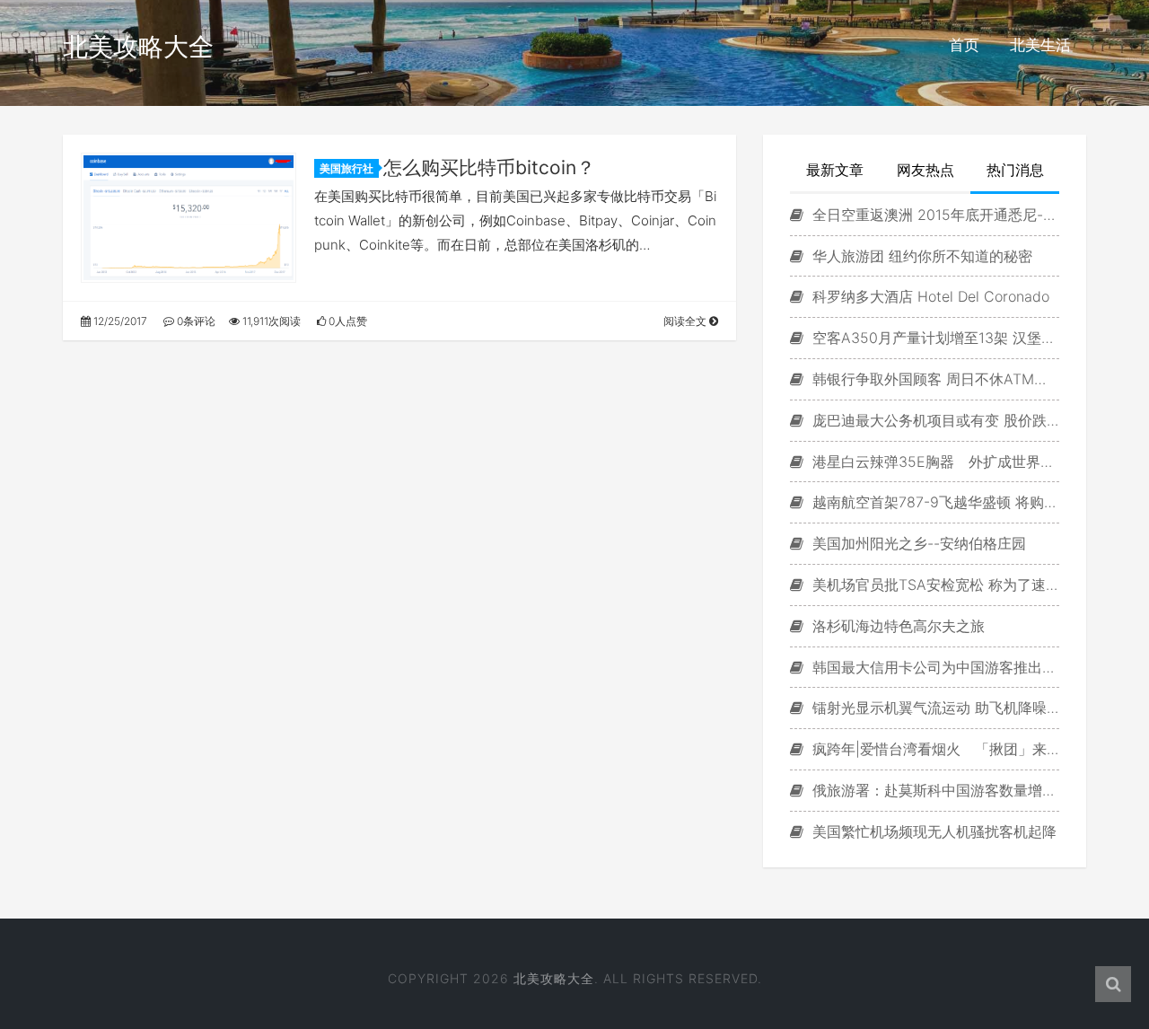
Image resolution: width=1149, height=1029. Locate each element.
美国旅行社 (346, 168)
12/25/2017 (119, 321)
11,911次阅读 (270, 321)
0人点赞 (346, 321)
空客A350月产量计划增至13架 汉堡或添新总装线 (933, 338)
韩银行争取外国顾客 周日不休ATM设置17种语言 (933, 379)
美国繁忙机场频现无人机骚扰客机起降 (932, 831)
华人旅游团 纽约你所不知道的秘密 (920, 256)
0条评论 (194, 321)
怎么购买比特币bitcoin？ (489, 167)
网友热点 (925, 170)
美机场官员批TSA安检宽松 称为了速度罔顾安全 (933, 585)
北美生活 (1040, 45)
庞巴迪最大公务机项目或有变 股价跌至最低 (933, 420)
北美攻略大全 (138, 46)
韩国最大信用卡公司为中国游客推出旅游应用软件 (933, 667)
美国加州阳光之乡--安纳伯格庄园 (917, 543)
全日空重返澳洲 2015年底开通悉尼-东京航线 (933, 215)
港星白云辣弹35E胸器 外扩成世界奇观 (933, 462)
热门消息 (1015, 170)
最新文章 (835, 170)
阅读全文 (686, 321)
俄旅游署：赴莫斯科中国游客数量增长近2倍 (933, 790)
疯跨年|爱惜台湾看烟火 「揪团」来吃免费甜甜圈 (933, 749)
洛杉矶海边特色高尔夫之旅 (896, 626)
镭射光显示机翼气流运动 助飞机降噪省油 (933, 708)
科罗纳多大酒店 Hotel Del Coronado (928, 296)
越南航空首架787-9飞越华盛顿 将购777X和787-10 (933, 502)
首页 (964, 45)
